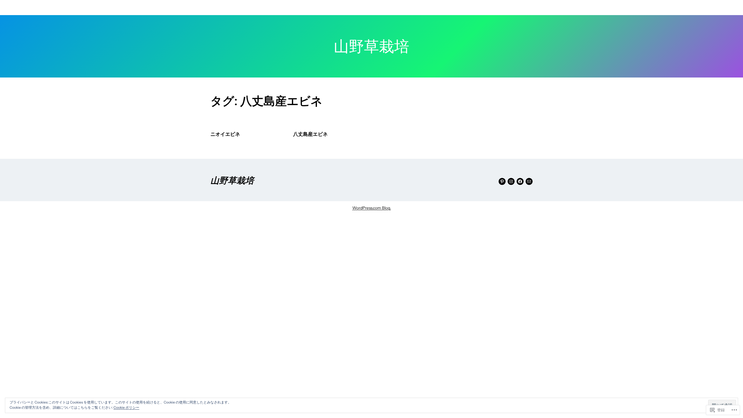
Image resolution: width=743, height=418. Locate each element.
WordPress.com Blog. (371, 208)
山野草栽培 (232, 179)
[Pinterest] (502, 181)
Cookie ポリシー (126, 407)
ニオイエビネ (225, 134)
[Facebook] (520, 181)
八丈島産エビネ (310, 134)
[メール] (529, 181)
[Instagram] (511, 181)
